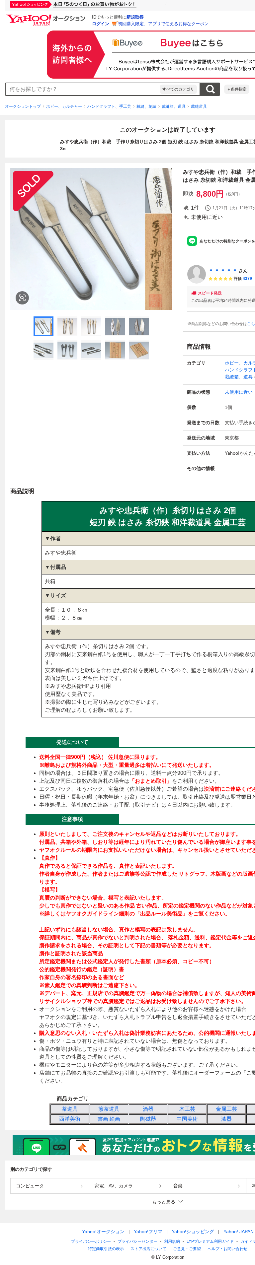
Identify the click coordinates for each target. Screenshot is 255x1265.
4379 (247, 278)
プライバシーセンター (137, 1241)
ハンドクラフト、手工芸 (109, 106)
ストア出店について (148, 1248)
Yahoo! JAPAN (238, 1231)
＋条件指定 (237, 89)
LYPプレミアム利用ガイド (210, 1241)
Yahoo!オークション (103, 1231)
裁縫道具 (199, 106)
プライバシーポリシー (91, 1241)
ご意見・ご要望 (187, 1248)
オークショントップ (23, 106)
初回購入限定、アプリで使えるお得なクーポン (163, 23)
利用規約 (172, 1241)
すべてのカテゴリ (178, 89)
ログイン (100, 23)
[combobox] (83, 89)
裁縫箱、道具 (174, 106)
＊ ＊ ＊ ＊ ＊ (223, 270)
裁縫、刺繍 (146, 106)
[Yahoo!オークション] (47, 16)
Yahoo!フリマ (148, 1231)
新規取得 (135, 17)
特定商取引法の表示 (106, 1248)
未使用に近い (239, 392)
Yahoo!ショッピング (193, 1231)
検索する (210, 89)
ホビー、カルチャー (64, 106)
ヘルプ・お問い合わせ (227, 1248)
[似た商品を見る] (22, 297)
